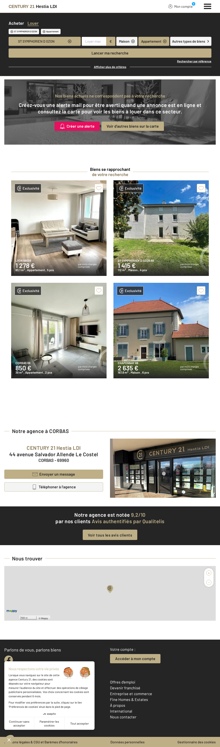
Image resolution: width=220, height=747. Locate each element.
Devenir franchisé (125, 687)
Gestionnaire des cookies (196, 742)
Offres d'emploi (122, 682)
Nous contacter (123, 717)
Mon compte (183, 6)
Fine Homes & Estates (129, 699)
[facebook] (8, 660)
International (121, 711)
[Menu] (207, 6)
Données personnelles (127, 742)
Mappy (44, 618)
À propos (117, 705)
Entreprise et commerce (131, 693)
